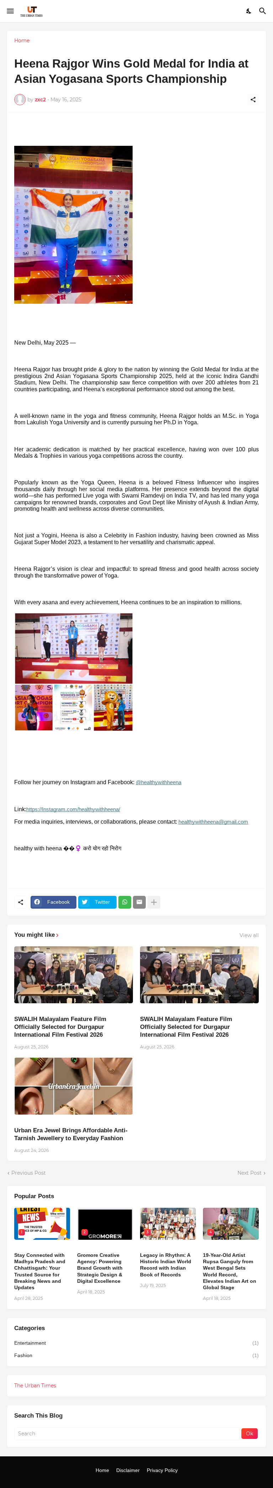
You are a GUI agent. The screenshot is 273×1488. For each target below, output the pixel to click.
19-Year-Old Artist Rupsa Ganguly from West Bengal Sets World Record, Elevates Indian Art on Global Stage (229, 1271)
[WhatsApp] (124, 902)
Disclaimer (128, 1470)
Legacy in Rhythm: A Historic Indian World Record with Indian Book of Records (165, 1264)
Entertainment (136, 1343)
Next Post (249, 1173)
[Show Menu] (10, 11)
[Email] (139, 902)
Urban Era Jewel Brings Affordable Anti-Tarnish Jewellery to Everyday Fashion (71, 1134)
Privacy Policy (162, 1470)
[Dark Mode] (249, 11)
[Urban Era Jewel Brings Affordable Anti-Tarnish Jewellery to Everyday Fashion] (73, 1086)
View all (249, 935)
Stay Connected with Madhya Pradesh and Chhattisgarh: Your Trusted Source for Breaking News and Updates (39, 1271)
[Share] (253, 99)
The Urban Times (35, 1385)
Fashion (136, 1355)
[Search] (263, 11)
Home (22, 40)
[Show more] (154, 902)
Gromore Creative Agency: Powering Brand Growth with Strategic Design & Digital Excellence (100, 1268)
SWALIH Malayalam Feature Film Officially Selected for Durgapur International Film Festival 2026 (60, 1027)
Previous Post (28, 1173)
